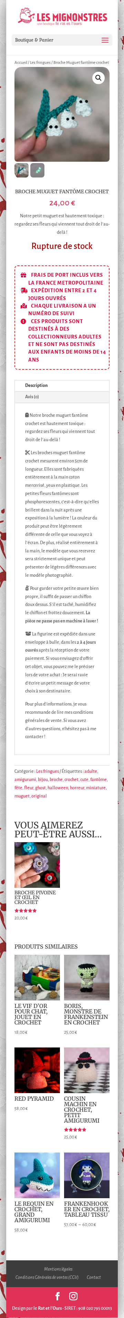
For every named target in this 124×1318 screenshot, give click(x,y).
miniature (96, 788)
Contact (94, 1277)
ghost (40, 788)
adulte (90, 771)
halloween (58, 788)
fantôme (98, 779)
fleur (28, 788)
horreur (77, 788)
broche (56, 779)
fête (18, 788)
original (39, 796)
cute (84, 779)
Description (36, 385)
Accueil (20, 62)
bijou (43, 779)
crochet (71, 779)
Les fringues (40, 62)
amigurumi (25, 779)
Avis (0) (32, 396)
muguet (22, 796)
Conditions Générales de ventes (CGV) (47, 1277)
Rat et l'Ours (50, 1308)
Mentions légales (58, 1269)
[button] (98, 78)
